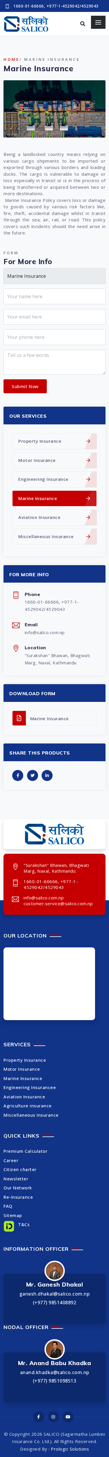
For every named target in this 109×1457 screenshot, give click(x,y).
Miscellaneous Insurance (46, 536)
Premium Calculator (25, 1151)
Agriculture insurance (27, 1106)
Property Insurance (39, 441)
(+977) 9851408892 (54, 1302)
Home (11, 59)
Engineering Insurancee (29, 1087)
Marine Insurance (37, 498)
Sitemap (12, 1215)
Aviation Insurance (39, 517)
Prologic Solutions (70, 1449)
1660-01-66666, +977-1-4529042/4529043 (56, 6)
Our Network (17, 1188)
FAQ (7, 1206)
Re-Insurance (18, 1197)
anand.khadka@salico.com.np (54, 1372)
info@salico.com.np (45, 632)
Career (10, 1160)
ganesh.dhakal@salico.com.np (54, 1294)
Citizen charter (20, 1169)
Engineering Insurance (43, 479)
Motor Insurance (37, 460)
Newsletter (15, 1179)
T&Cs (23, 1224)
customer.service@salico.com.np (58, 903)
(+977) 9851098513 (54, 1381)
